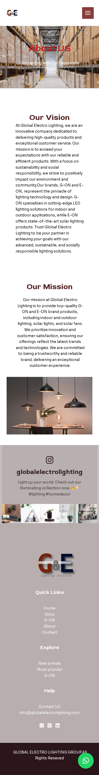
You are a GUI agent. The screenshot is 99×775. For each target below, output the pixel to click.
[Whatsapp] (41, 725)
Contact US (49, 706)
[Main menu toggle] (88, 13)
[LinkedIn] (57, 725)
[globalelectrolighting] (49, 460)
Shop (49, 614)
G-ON (49, 620)
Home (49, 608)
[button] (86, 761)
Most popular (49, 669)
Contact (49, 632)
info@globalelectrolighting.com (49, 713)
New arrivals (49, 663)
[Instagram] (49, 725)
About (49, 626)
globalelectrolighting (50, 472)
